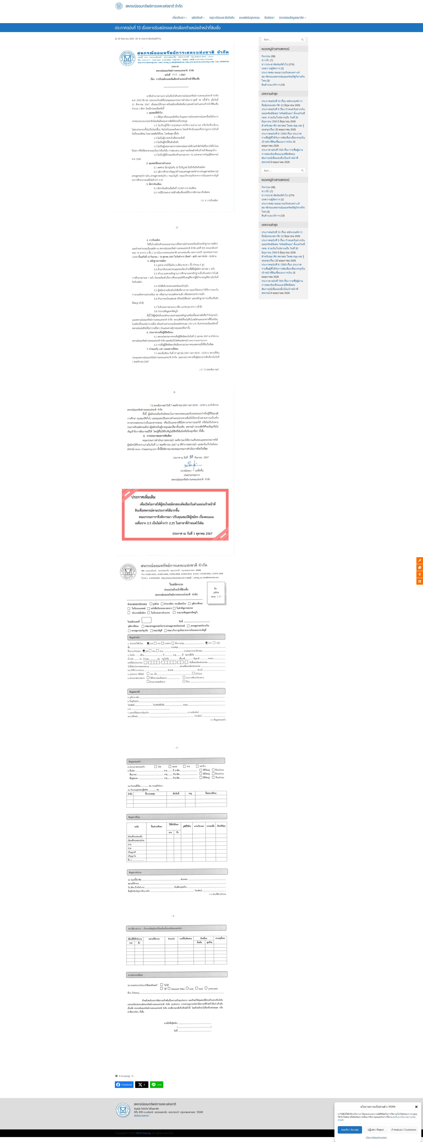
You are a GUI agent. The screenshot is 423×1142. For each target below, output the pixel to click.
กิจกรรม (266, 56)
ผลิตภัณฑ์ (197, 17)
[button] (416, 1106)
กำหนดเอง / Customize (403, 1129)
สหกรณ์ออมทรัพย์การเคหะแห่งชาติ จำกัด (154, 5)
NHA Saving (143, 1133)
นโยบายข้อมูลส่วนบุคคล (376, 1137)
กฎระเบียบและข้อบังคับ (221, 17)
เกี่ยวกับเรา (178, 17)
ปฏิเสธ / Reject (376, 1129)
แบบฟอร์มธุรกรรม (249, 17)
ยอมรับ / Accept (349, 1129)
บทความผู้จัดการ (271, 68)
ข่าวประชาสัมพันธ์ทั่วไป (150, 39)
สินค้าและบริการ (271, 84)
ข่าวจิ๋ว (265, 60)
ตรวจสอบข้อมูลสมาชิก (292, 17)
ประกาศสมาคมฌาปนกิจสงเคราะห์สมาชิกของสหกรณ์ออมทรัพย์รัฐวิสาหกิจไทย (283, 76)
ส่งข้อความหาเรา (141, 1115)
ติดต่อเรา (269, 17)
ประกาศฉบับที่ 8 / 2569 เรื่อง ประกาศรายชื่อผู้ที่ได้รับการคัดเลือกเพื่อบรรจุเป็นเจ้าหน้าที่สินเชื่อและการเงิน (283, 137)
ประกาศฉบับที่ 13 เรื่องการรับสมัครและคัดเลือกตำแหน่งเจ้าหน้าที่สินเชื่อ (168, 27)
